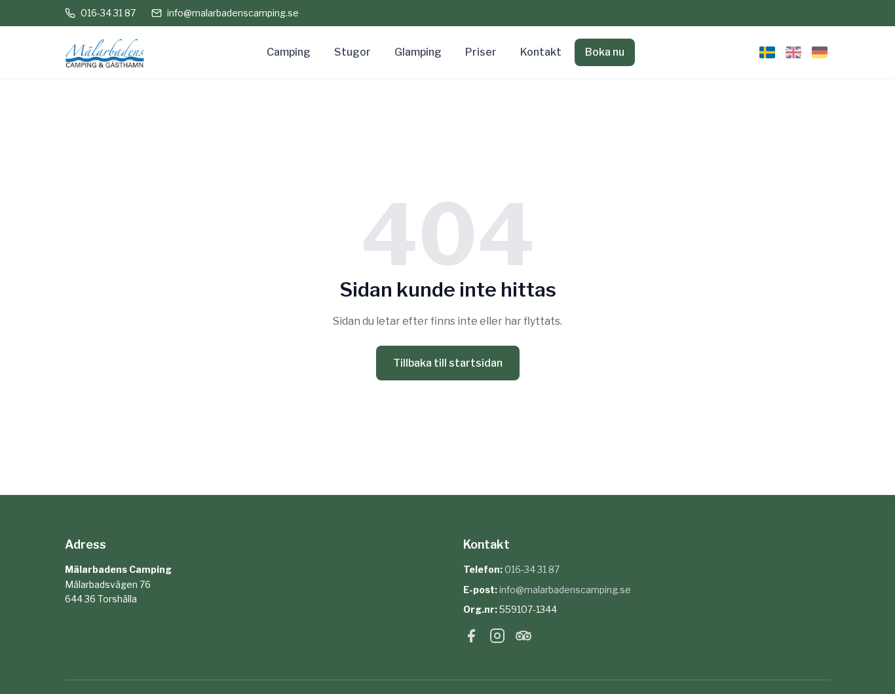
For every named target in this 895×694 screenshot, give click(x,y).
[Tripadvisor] (523, 638)
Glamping (418, 52)
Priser (481, 52)
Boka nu (604, 52)
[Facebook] (471, 638)
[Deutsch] (819, 52)
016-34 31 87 (108, 12)
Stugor (352, 52)
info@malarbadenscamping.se (233, 12)
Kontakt (541, 52)
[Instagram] (497, 638)
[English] (793, 52)
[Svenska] (767, 52)
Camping (289, 52)
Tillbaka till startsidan (448, 363)
